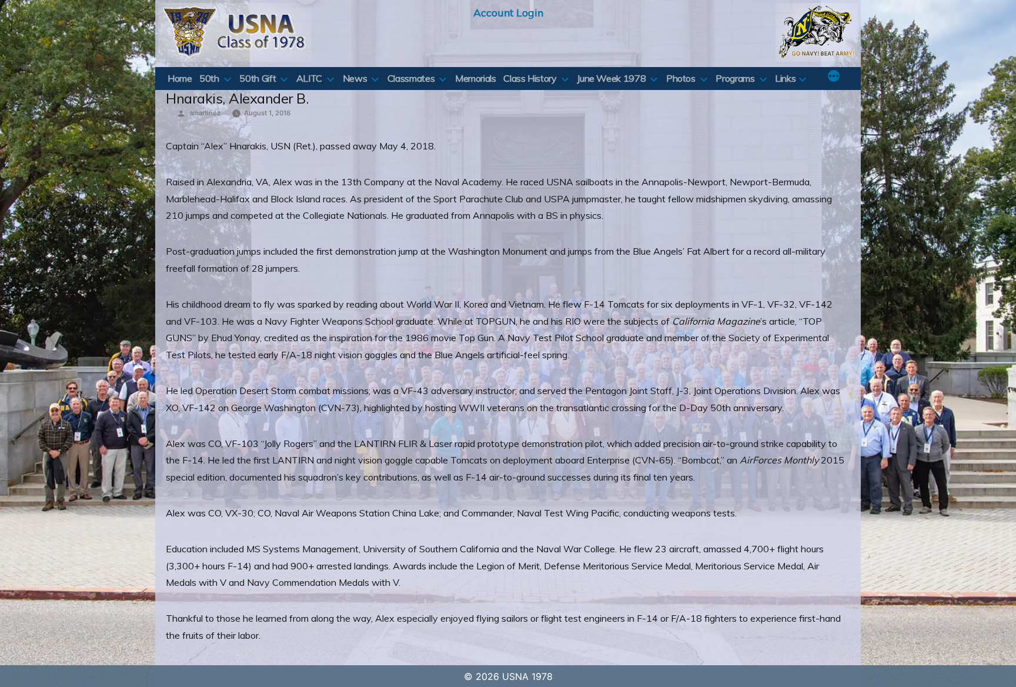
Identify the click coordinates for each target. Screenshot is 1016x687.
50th (209, 78)
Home (180, 78)
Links (785, 78)
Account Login (508, 12)
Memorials (475, 78)
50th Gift (257, 78)
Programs (735, 78)
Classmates (411, 78)
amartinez (204, 113)
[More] (834, 77)
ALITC (309, 78)
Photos (681, 78)
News (355, 78)
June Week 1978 (611, 78)
